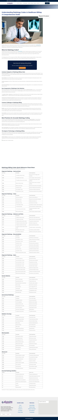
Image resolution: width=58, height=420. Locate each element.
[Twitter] (4, 414)
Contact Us (20, 408)
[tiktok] (8, 414)
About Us (20, 407)
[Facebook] (1, 414)
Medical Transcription (32, 408)
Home (20, 405)
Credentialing (32, 412)
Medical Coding (32, 407)
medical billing (20, 51)
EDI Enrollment (32, 410)
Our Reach (20, 410)
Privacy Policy (20, 412)
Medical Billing (31, 405)
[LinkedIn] (6, 414)
